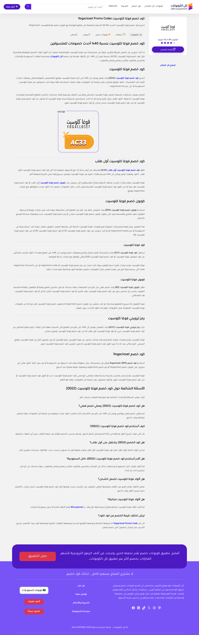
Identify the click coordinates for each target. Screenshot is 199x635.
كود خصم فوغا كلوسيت (127, 78)
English (113, 6)
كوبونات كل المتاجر (154, 6)
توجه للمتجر (167, 50)
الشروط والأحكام (81, 603)
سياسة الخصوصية (81, 611)
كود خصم (136, 6)
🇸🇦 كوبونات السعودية (34, 590)
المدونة (124, 6)
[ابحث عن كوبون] (28, 6)
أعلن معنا (10, 7)
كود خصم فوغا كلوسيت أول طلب (124, 170)
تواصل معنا (81, 594)
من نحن (81, 586)
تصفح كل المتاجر (168, 65)
